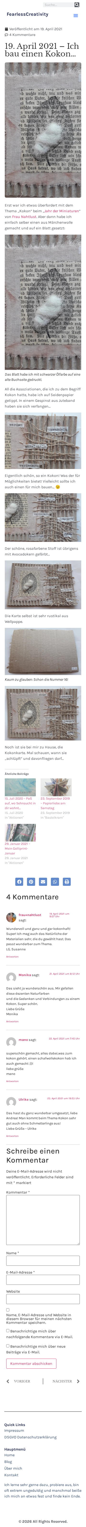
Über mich (13, 1468)
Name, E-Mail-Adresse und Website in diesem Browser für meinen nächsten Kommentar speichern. (39, 1319)
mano (23, 1040)
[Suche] (77, 4)
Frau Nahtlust (24, 216)
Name (12, 1253)
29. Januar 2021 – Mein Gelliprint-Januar (17, 848)
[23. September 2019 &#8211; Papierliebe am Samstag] (56, 787)
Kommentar (18, 1192)
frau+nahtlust (30, 915)
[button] (75, 15)
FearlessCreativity (27, 14)
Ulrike (24, 1100)
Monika (25, 975)
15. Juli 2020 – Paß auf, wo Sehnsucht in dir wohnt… (20, 803)
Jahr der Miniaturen (61, 211)
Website (13, 1291)
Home (9, 1455)
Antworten (12, 956)
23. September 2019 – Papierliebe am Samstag (55, 803)
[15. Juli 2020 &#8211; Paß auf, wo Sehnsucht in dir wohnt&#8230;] (20, 787)
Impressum (14, 1430)
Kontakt (11, 1475)
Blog (8, 1461)
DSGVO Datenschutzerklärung (30, 1437)
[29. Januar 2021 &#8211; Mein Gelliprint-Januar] (20, 833)
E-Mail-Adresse (20, 1272)
